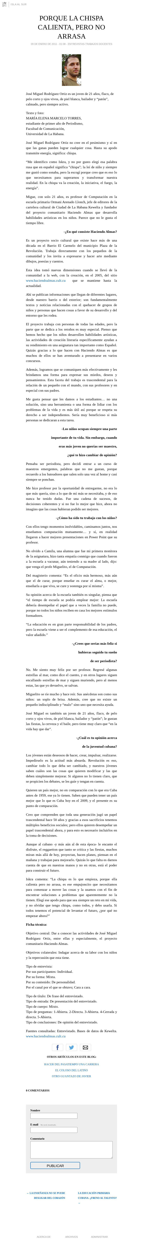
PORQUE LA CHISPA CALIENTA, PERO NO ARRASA (71, 27)
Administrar (99, 1236)
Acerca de (44, 1236)
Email (85, 1047)
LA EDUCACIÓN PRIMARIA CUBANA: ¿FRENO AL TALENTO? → (97, 1198)
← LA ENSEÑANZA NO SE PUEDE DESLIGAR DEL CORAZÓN (46, 1195)
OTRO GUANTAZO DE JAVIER (71, 1076)
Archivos (71, 1236)
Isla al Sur (19, 4)
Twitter (71, 1047)
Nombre (35, 1110)
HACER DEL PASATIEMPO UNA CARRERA (71, 1064)
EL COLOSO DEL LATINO (71, 1070)
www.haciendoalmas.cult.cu (46, 280)
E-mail (43, 1124)
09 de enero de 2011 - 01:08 (48, 44)
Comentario (37, 1138)
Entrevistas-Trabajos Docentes (90, 44)
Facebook (57, 1047)
